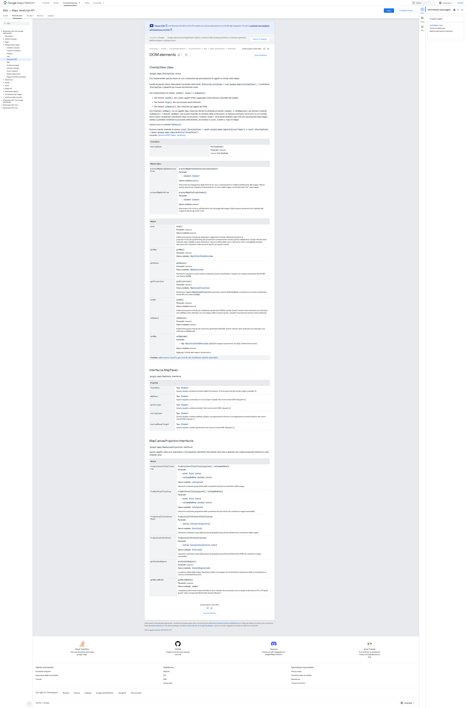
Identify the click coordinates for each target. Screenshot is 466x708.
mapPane (154, 396)
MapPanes (194, 269)
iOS (164, 675)
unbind (205, 357)
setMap (153, 336)
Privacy (46, 703)
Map (191, 256)
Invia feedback (260, 55)
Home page (153, 49)
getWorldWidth (157, 580)
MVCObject (176, 124)
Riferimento (17, 16)
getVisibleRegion (158, 561)
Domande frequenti (43, 671)
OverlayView (157, 67)
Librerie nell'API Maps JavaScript (171, 135)
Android (166, 671)
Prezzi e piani (296, 671)
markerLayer (155, 405)
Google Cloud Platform (105, 693)
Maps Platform (26, 3)
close (462, 9)
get (179, 357)
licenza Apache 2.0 (157, 626)
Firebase (88, 693)
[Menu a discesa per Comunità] (104, 3)
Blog (87, 3)
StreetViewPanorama (204, 256)
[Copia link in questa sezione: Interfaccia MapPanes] (181, 370)
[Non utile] (268, 49)
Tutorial (38, 679)
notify (185, 357)
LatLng (195, 482)
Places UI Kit (160, 26)
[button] (16, 32)
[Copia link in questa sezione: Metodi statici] (163, 163)
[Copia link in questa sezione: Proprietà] (160, 383)
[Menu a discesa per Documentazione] (80, 3)
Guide (5, 16)
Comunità (97, 3)
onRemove (154, 318)
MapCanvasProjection (200, 288)
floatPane (154, 388)
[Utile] (264, 49)
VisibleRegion (198, 568)
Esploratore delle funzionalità (47, 675)
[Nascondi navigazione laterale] (29, 703)
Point (191, 473)
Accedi (460, 3)
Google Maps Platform (177, 49)
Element (196, 176)
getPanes (154, 263)
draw (152, 226)
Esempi (30, 16)
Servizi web (167, 683)
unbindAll (213, 357)
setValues (196, 357)
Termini (38, 703)
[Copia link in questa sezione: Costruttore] (161, 141)
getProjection (157, 281)
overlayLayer (156, 413)
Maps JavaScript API (23, 10)
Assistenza (295, 679)
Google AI (122, 693)
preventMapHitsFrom (159, 192)
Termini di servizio (298, 683)
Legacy (51, 16)
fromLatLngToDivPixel (160, 538)
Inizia (389, 10)
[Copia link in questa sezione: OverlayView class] (176, 67)
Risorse (40, 16)
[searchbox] (16, 23)
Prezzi (56, 3)
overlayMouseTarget (159, 424)
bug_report (454, 9)
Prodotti (46, 3)
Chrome (77, 693)
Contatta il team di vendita (301, 675)
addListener (164, 357)
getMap (153, 249)
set (189, 357)
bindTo (174, 357)
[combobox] (423, 3)
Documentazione (70, 3)
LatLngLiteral (203, 524)
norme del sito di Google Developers (200, 626)
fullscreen (458, 9)
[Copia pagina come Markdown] (186, 55)
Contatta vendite (406, 10)
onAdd (153, 300)
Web (5, 10)
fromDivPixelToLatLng (160, 491)
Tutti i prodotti (136, 693)
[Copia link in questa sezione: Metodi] (158, 221)
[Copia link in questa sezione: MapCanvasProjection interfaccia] (196, 441)
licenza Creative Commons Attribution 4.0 (226, 623)
